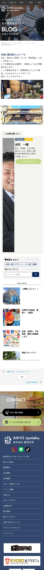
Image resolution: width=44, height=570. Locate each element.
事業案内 (6, 467)
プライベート (20, 264)
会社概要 (6, 478)
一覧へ (22, 377)
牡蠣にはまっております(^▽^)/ (17, 372)
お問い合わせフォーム (11, 522)
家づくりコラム (9, 517)
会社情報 (6, 473)
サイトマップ (8, 533)
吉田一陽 (9, 264)
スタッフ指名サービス (11, 484)
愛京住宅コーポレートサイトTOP (11, 43)
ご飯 (29, 264)
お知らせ (6, 495)
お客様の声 (7, 506)
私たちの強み (8, 462)
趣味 (35, 264)
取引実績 (6, 511)
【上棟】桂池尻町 (31, 382)
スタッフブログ (30, 43)
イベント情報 (8, 489)
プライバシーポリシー (11, 528)
